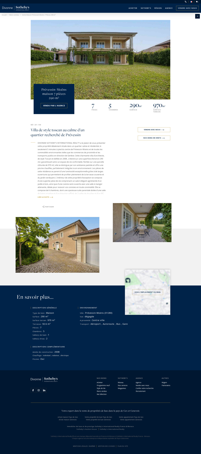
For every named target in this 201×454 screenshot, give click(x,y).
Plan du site (123, 446)
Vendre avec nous (187, 8)
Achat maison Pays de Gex (68, 417)
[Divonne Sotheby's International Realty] (15, 8)
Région (158, 8)
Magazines (122, 388)
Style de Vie (101, 388)
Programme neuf (103, 385)
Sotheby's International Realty (112, 429)
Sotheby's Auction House (87, 429)
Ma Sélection (102, 394)
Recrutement (141, 391)
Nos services (122, 385)
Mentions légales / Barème (84, 446)
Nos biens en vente (152, 138)
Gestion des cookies (106, 446)
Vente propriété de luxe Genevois (98, 419)
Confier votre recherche (145, 388)
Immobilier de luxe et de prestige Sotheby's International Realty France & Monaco (100, 426)
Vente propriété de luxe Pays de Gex (98, 417)
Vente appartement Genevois (131, 419)
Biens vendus (102, 391)
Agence (169, 8)
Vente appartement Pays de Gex (131, 417)
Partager (49, 207)
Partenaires (166, 385)
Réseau (120, 382)
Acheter (133, 8)
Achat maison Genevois (68, 419)
